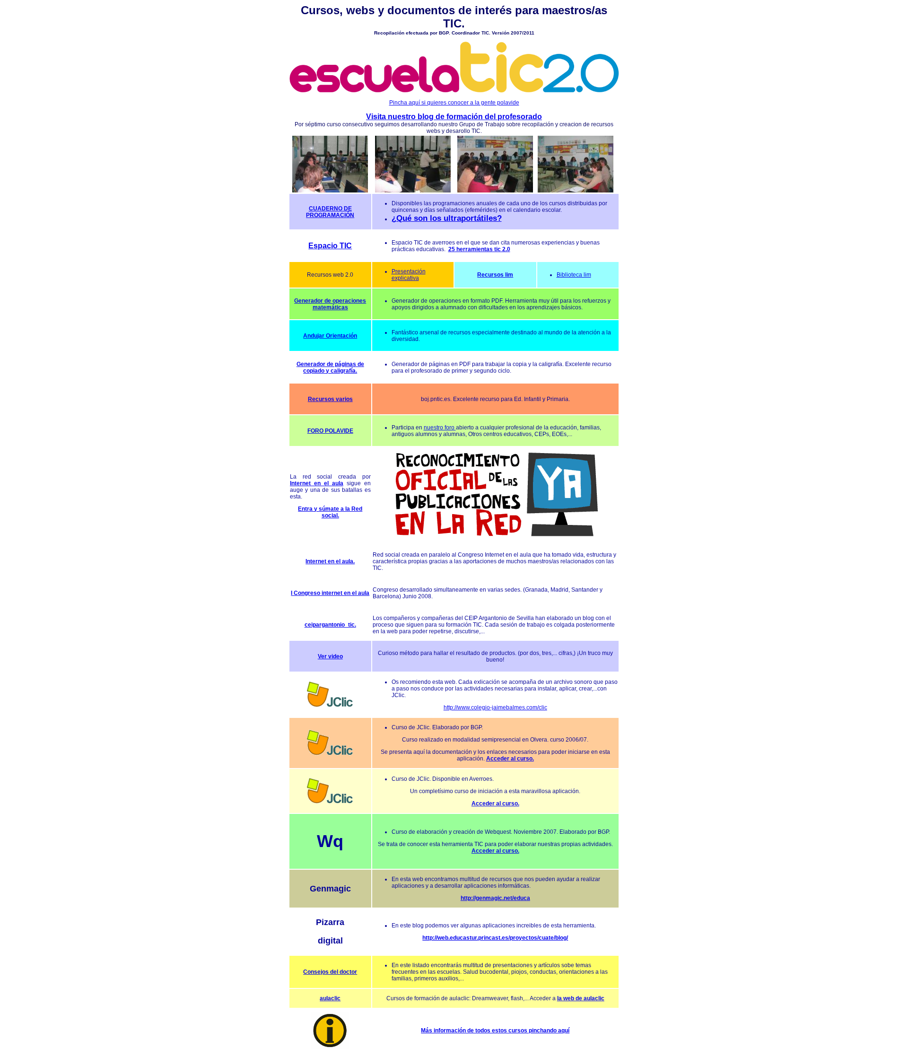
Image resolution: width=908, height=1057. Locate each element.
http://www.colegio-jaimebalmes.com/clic (495, 707)
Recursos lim (495, 274)
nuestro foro (440, 427)
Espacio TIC (330, 246)
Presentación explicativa (409, 274)
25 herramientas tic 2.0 (479, 249)
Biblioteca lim (574, 274)
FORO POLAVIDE (330, 431)
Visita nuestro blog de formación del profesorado (454, 117)
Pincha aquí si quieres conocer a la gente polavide (454, 102)
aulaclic (330, 998)
